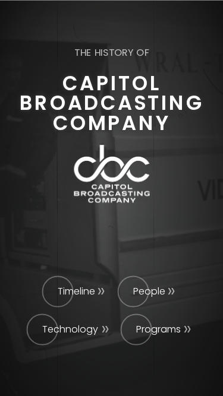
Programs (158, 329)
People (149, 291)
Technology (70, 329)
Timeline (76, 291)
